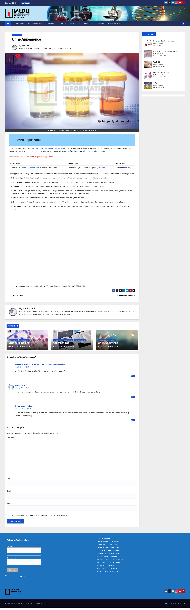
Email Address (12, 558)
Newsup (33, 603)
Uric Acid (101, 168)
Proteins (127, 168)
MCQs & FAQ (102, 340)
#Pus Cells (55, 48)
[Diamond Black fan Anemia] (148, 43)
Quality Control (35, 23)
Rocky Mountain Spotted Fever (165, 51)
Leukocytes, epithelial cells (31, 168)
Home (167, 603)
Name (10, 479)
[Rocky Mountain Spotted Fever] (148, 54)
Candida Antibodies (19, 342)
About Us (62, 23)
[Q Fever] (148, 85)
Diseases (50, 23)
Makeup (18, 385)
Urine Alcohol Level (22, 406)
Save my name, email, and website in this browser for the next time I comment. (39, 515)
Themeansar (42, 603)
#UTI (69, 48)
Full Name (11, 546)
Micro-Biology (16, 35)
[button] (179, 24)
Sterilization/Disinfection (109, 23)
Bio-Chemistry (13, 340)
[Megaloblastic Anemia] (148, 75)
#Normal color (38, 48)
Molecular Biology (80, 340)
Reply (132, 375)
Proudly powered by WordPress (15, 603)
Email (9, 491)
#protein (47, 48)
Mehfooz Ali (25, 46)
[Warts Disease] (148, 64)
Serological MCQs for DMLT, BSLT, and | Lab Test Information (38, 364)
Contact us (75, 23)
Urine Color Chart (124, 296)
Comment (11, 438)
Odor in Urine (17, 296)
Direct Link (89, 23)
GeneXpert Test (61, 342)
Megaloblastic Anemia (161, 72)
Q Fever (156, 83)
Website (10, 503)
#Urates (63, 48)
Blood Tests (19, 23)
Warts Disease (158, 62)
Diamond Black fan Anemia (163, 41)
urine (84, 151)
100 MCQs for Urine (108, 342)
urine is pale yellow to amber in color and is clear (47, 148)
